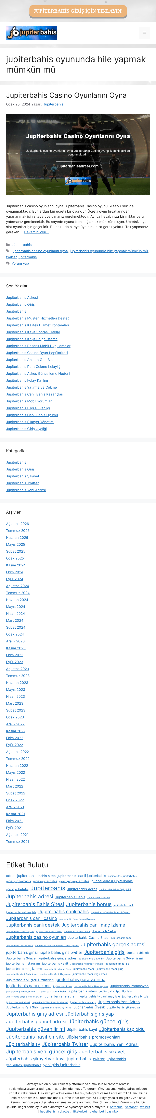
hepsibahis (48, 1111)
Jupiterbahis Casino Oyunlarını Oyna (66, 95)
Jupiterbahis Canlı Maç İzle (20, 931)
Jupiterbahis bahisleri (98, 897)
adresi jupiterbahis (21, 876)
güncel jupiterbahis (17, 889)
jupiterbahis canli (123, 905)
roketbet (64, 1111)
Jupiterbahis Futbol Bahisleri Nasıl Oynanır (57, 945)
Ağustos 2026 (17, 524)
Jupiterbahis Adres (82, 889)
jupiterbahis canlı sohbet (49, 931)
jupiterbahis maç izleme (24, 969)
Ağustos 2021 (17, 835)
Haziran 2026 (17, 538)
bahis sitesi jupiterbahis (57, 876)
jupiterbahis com (121, 937)
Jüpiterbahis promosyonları (93, 1037)
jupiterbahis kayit (55, 963)
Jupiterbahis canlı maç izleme (93, 925)
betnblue (116, 1107)
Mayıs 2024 (15, 607)
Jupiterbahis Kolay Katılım (27, 380)
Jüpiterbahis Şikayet (22, 476)
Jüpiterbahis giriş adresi (34, 1014)
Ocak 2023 (15, 717)
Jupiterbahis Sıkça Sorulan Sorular (24, 996)
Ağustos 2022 (17, 752)
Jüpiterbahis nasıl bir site (35, 1037)
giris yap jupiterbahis (74, 881)
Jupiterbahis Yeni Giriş (22, 1007)
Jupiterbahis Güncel (21, 958)
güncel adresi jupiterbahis (112, 881)
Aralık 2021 (15, 807)
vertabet (131, 1107)
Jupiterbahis (16, 311)
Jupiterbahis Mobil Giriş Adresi (22, 974)
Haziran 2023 (17, 683)
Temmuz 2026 (18, 531)
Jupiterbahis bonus (89, 904)
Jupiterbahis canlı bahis (63, 911)
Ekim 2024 (14, 572)
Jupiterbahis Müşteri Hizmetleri (30, 980)
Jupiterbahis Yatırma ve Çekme (31, 387)
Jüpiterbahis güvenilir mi (35, 1029)
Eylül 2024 (14, 579)
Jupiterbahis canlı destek (33, 925)
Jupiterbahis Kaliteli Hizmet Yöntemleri (37, 325)
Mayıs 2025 (15, 544)
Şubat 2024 (15, 627)
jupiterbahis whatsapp (83, 1002)
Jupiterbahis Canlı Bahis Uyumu (32, 415)
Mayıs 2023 (15, 690)
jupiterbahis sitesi (82, 991)
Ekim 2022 (14, 738)
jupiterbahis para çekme (28, 985)
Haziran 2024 (17, 600)
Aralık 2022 (15, 724)
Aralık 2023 (15, 641)
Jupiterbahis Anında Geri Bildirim (33, 360)
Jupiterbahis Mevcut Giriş (57, 969)
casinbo (112, 1111)
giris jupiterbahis (45, 881)
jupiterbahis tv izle (135, 996)
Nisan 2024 (15, 614)
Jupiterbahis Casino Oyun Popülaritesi (37, 353)
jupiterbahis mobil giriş (109, 968)
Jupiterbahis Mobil (83, 968)
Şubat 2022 (15, 793)
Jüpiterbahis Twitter (22, 483)
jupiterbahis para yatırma (80, 979)
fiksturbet (80, 1111)
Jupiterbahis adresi (29, 896)
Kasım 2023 (16, 648)
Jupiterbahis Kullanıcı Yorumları (86, 964)
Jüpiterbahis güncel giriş (98, 1021)
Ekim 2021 (14, 821)
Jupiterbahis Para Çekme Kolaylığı (33, 367)
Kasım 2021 (15, 814)
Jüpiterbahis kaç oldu (122, 1029)
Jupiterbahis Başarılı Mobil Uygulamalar (38, 346)
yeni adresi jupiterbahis (23, 1065)
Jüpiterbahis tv (23, 1044)
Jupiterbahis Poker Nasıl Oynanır (91, 986)
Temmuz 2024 (18, 593)
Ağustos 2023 (17, 669)
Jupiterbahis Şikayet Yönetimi (30, 422)
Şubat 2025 (15, 551)
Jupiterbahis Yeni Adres (119, 1002)
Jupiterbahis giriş (104, 952)
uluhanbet (97, 1111)
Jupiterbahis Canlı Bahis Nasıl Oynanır (110, 912)
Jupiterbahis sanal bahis (52, 991)
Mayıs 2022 (15, 772)
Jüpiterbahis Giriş (20, 469)
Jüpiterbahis (22, 245)
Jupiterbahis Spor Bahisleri (116, 991)
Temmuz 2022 (17, 759)
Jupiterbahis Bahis (70, 897)
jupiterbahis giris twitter (61, 952)
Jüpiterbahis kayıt (82, 1029)
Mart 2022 (14, 786)
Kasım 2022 (15, 731)
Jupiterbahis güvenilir (91, 958)
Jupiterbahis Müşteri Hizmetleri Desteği (38, 318)
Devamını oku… (36, 232)
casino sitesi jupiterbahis (122, 876)
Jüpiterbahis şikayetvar (30, 1058)
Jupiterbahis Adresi (22, 298)
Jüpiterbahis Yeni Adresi (26, 490)
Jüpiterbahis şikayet (102, 1052)
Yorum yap (20, 263)
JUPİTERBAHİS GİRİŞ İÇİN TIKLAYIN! (78, 11)
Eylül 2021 (14, 828)
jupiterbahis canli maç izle (21, 912)
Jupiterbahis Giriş (20, 304)
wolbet (145, 1107)
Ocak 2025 (15, 558)
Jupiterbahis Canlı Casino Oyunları (77, 919)
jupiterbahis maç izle (117, 963)
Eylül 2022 (14, 745)
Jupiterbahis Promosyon (129, 986)
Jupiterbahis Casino (104, 931)
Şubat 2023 (15, 710)
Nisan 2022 (15, 779)
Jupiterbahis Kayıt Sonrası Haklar (33, 332)
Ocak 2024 (15, 634)
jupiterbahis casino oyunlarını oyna (40, 251)
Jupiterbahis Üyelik (89, 1007)
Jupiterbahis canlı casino (31, 918)
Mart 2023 (14, 703)
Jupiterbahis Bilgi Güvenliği (28, 408)
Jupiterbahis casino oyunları (36, 937)
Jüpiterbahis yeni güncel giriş (41, 1051)
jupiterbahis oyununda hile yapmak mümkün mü (109, 251)
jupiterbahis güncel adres (57, 958)
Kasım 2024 (16, 565)
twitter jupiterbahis (21, 257)
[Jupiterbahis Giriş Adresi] (31, 32)
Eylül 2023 (14, 662)
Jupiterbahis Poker (62, 986)
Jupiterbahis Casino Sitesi (88, 937)
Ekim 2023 (14, 655)
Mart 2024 (14, 620)
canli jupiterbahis (92, 876)
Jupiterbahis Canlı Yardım (77, 931)
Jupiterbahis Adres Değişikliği (115, 889)
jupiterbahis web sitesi (18, 1002)
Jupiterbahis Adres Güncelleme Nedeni (38, 374)
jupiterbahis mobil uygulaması (90, 974)
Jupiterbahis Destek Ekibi (19, 945)
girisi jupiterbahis (18, 881)
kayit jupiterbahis (73, 1058)
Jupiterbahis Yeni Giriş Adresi (56, 1007)
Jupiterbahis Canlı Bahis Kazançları (34, 394)
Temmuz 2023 (18, 676)
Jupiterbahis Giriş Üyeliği (26, 429)
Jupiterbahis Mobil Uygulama (55, 974)
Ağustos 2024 (17, 586)
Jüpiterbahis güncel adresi (36, 1022)
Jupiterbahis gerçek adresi (113, 944)
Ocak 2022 (15, 800)
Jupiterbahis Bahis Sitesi (35, 904)
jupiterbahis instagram (23, 963)
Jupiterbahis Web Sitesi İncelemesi (50, 1002)
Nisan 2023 (15, 696)
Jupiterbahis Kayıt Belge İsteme (31, 339)
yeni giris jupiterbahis (61, 1065)
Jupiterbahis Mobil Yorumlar (29, 401)
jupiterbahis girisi (22, 952)
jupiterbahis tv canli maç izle (99, 996)
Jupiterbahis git (138, 953)
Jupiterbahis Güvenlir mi (124, 958)
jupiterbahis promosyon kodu (21, 991)
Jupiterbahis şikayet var (124, 1007)
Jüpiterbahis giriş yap (89, 1014)
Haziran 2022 (17, 766)
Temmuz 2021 (17, 842)
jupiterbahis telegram (60, 996)
